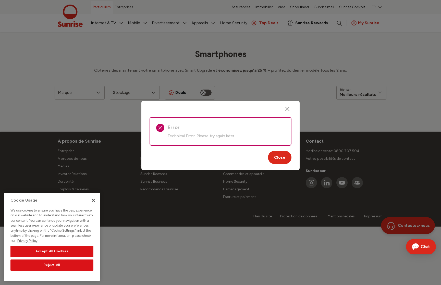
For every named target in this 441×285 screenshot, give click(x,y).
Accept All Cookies (51, 251)
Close (279, 157)
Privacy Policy (27, 240)
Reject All (52, 265)
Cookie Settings (63, 230)
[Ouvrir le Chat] (421, 246)
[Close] (287, 109)
